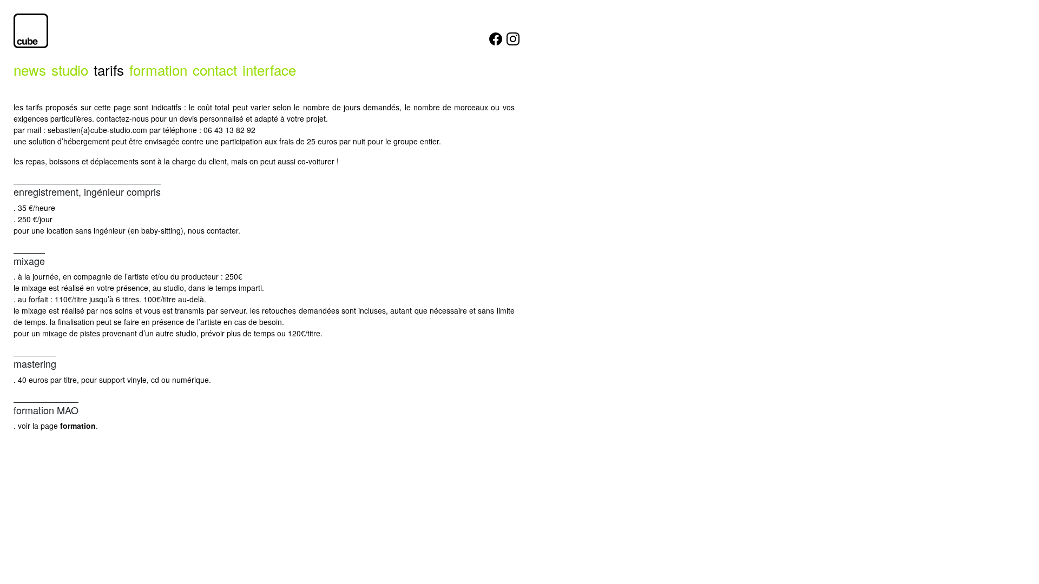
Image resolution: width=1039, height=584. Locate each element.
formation (158, 69)
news (30, 69)
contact (215, 69)
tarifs (109, 69)
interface (269, 69)
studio (69, 69)
